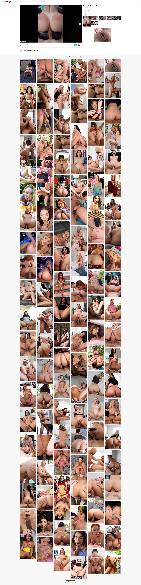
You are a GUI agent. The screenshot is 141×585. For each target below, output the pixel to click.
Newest (59, 1)
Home (51, 1)
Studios (76, 1)
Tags (84, 1)
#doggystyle (23, 41)
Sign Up (28, 50)
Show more (70, 581)
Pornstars (67, 1)
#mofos (85, 14)
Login (25, 50)
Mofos (89, 10)
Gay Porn (92, 1)
